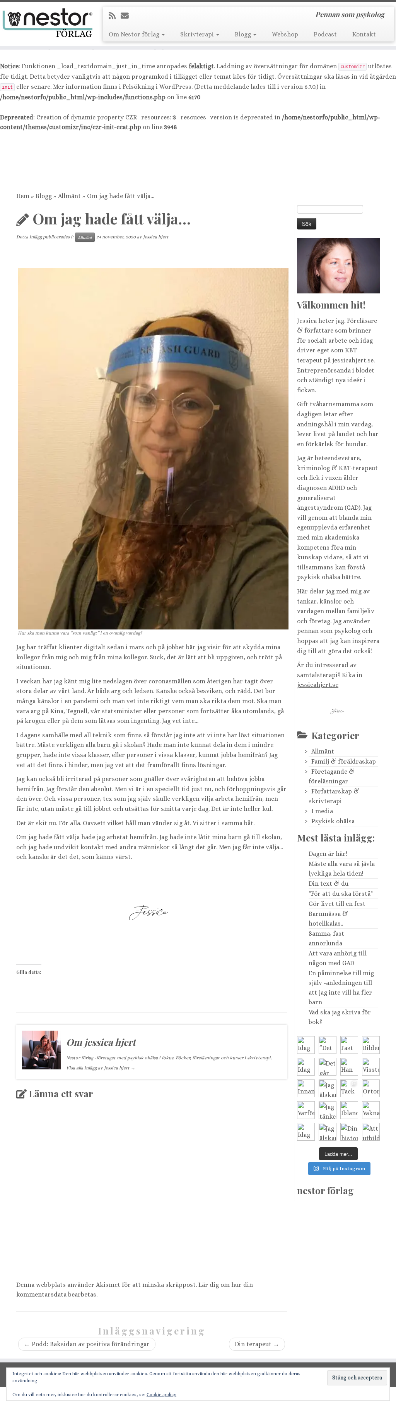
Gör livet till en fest (337, 903)
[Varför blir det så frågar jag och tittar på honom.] (306, 1110)
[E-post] (127, 16)
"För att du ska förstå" (341, 893)
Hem (22, 196)
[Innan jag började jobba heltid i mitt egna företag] (306, 1088)
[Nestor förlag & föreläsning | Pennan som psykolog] (46, 23)
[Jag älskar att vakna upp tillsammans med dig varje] (327, 1088)
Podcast (325, 34)
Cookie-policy (161, 1394)
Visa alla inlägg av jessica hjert (100, 1068)
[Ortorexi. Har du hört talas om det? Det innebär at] (371, 1088)
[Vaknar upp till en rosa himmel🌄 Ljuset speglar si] (371, 1110)
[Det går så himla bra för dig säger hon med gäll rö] (327, 1067)
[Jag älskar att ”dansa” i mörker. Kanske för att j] (327, 1132)
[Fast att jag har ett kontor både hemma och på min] (349, 1045)
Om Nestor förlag (135, 34)
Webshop (285, 34)
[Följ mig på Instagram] (161, 16)
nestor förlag (325, 1190)
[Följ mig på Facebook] (150, 16)
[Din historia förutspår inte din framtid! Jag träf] (349, 1132)
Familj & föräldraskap (343, 761)
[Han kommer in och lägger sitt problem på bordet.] (349, 1067)
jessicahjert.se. (353, 360)
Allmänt (69, 196)
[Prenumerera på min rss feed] (115, 16)
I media (322, 811)
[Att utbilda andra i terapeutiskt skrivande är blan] (371, 1132)
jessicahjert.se (317, 684)
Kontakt (364, 34)
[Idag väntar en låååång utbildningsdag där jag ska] (306, 1045)
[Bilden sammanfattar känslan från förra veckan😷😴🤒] (371, 1045)
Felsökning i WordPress (157, 86)
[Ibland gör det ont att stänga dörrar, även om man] (349, 1110)
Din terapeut (257, 1344)
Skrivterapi (197, 34)
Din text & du (328, 883)
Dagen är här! (328, 853)
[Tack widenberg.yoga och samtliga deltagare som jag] (349, 1088)
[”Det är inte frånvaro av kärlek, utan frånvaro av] (327, 1045)
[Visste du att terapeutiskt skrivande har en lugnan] (371, 1067)
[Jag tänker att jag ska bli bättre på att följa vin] (327, 1110)
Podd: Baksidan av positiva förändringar (87, 1344)
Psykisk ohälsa (333, 821)
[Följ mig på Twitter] (139, 16)
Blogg (244, 34)
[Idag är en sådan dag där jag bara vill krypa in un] (306, 1067)
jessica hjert (156, 237)
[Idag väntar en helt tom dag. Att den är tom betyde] (306, 1132)
